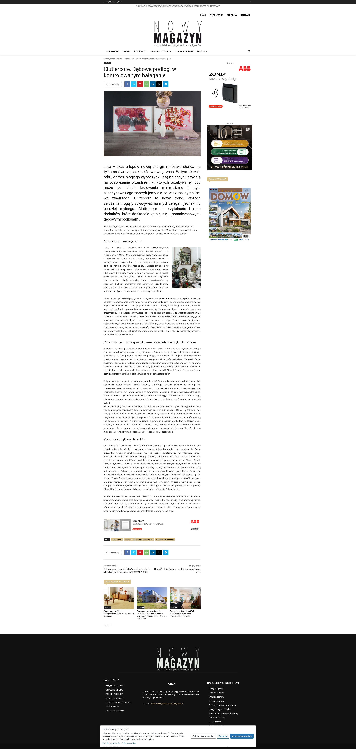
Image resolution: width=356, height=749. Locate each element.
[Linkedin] (153, 84)
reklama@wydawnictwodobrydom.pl (167, 703)
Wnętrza (120, 59)
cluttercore (129, 539)
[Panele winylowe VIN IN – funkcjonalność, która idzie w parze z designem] (119, 598)
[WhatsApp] (146, 84)
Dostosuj (223, 736)
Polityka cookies (129, 743)
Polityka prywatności (111, 743)
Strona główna (109, 59)
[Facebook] (250, 2)
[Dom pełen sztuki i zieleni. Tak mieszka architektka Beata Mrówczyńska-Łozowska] (185, 598)
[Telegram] (165, 84)
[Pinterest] (140, 84)
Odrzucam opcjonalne (203, 736)
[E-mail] (159, 84)
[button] (249, 51)
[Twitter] (133, 84)
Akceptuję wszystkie (242, 736)
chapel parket (117, 539)
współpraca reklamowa (165, 539)
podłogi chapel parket (144, 539)
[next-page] (110, 625)
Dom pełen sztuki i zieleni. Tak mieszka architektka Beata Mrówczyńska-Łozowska (182, 613)
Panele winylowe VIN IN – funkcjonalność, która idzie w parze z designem (119, 613)
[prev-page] (105, 625)
